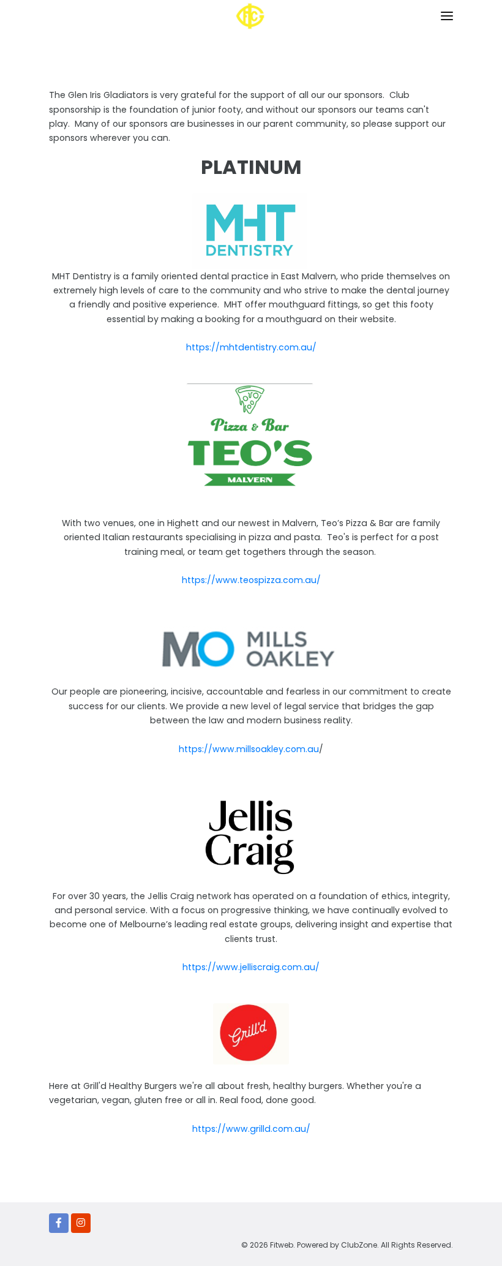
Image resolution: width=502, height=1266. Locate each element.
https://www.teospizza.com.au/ (251, 580)
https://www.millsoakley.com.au (249, 749)
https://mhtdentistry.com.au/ (251, 347)
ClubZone (359, 1245)
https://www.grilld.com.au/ (251, 1129)
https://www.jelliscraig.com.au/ (251, 967)
